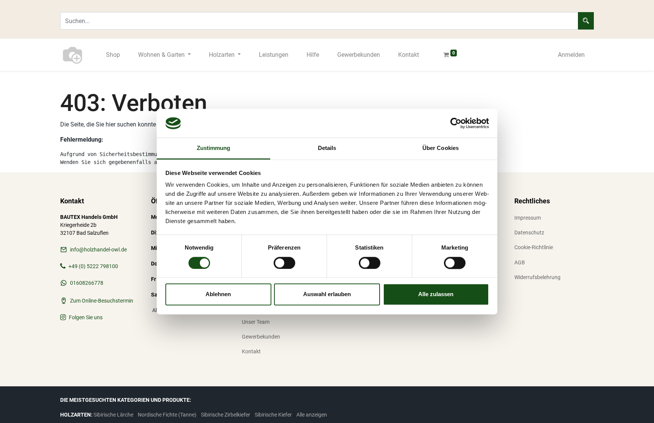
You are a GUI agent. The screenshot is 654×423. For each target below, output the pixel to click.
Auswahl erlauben (327, 294)
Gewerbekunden (261, 337)
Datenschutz (529, 232)
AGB (519, 262)
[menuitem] (113, 54)
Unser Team (255, 322)
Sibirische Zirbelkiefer (225, 415)
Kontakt (251, 351)
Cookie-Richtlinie (533, 247)
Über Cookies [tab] (440, 148)
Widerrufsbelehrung (537, 277)
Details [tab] (327, 148)
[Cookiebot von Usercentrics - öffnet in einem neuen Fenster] (456, 123)
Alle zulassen (435, 294)
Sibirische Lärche (113, 415)
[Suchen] (586, 21)
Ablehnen (218, 294)
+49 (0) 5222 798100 (93, 266)
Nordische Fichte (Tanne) (167, 415)
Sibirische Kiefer (273, 415)
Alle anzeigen (311, 415)
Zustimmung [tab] (213, 148)
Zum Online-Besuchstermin (101, 301)
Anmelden (571, 54)
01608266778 (86, 283)
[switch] (284, 263)
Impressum (527, 218)
